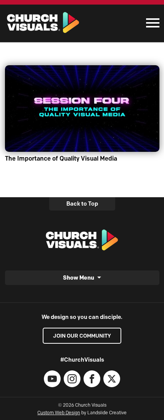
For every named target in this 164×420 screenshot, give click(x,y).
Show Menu (78, 277)
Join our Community (82, 335)
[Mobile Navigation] (151, 22)
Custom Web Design (58, 412)
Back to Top (82, 203)
